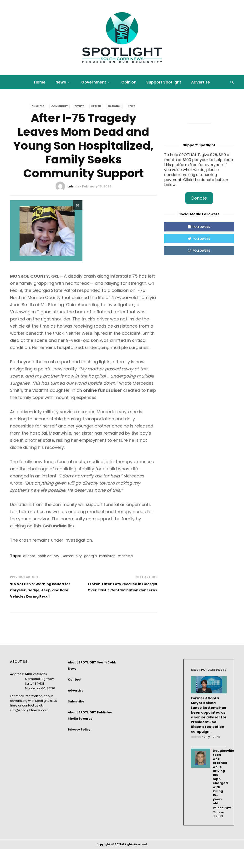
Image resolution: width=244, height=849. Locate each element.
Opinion (128, 82)
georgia (90, 556)
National (114, 106)
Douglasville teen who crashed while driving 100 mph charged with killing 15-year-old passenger (220, 779)
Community (59, 106)
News (61, 82)
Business (38, 106)
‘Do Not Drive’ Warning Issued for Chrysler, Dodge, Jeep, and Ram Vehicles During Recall (40, 590)
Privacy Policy (79, 729)
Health (96, 106)
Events (79, 106)
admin (73, 186)
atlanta (29, 556)
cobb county (48, 556)
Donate (199, 198)
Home (40, 82)
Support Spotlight (163, 82)
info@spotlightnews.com (29, 710)
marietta (125, 556)
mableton (107, 556)
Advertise (200, 82)
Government (93, 82)
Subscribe (76, 701)
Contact (74, 679)
